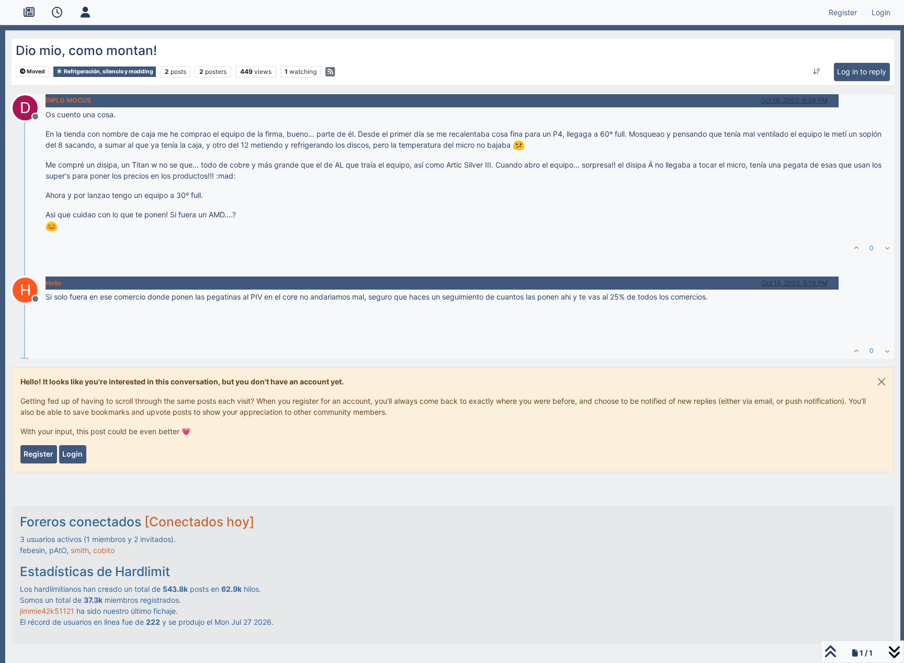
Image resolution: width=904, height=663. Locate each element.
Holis (53, 283)
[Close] (881, 382)
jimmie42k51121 (47, 610)
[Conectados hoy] (199, 521)
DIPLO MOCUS (68, 100)
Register (38, 453)
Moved (35, 71)
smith (80, 550)
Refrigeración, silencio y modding (108, 71)
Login (72, 453)
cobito (104, 550)
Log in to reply (861, 71)
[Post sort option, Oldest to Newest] (817, 71)
